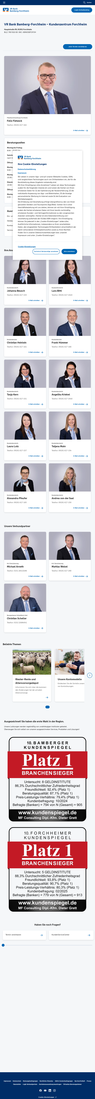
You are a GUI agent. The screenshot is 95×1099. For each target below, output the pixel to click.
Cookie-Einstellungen (27, 247)
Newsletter (17, 1084)
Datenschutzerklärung (27, 169)
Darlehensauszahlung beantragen (50, 1084)
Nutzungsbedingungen (30, 1081)
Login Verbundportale (30, 1084)
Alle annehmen (69, 251)
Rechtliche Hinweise (46, 1081)
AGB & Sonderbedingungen (64, 1081)
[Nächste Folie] (89, 675)
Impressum (7, 1081)
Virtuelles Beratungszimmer (72, 1084)
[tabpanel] (32, 675)
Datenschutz (17, 1081)
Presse (89, 1081)
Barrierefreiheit (80, 1081)
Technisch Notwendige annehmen (46, 251)
